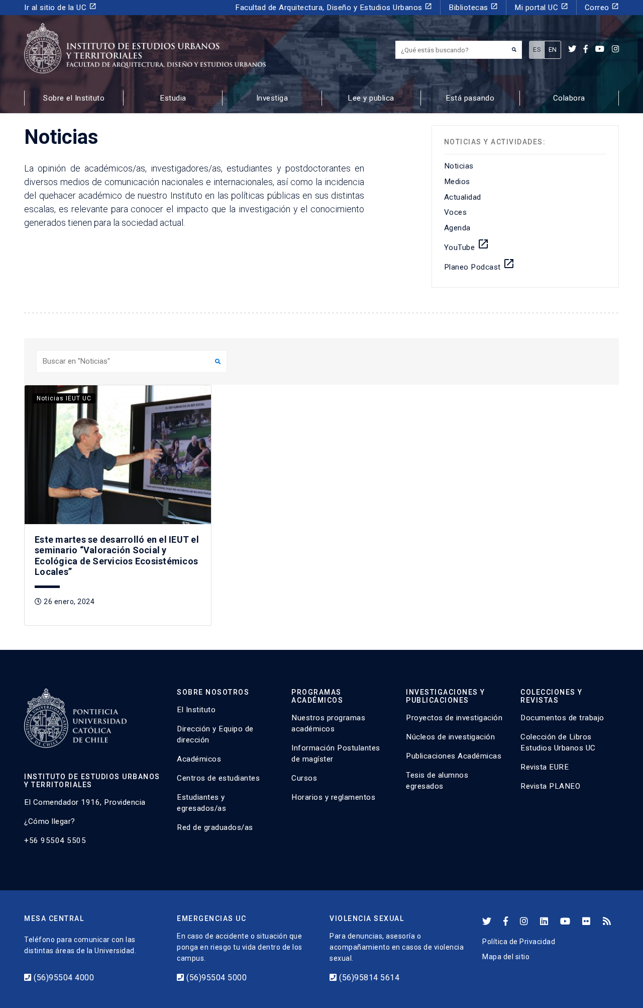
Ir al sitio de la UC (60, 7)
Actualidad (462, 197)
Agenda (457, 227)
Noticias (459, 166)
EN (553, 49)
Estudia (173, 98)
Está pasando (470, 98)
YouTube (466, 245)
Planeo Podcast (479, 265)
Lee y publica (371, 98)
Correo (602, 7)
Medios (457, 181)
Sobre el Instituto (73, 98)
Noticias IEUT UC (64, 398)
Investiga (272, 98)
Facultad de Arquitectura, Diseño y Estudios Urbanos (333, 7)
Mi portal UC (541, 7)
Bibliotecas (473, 7)
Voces (455, 212)
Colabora (569, 98)
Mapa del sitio (505, 957)
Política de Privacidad (518, 942)
